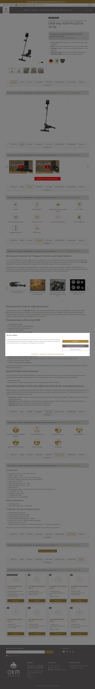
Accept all (75, 341)
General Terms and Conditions (55, 354)
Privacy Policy (34, 354)
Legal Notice (43, 354)
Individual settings (75, 349)
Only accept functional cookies (75, 346)
